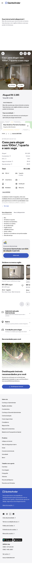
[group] (13, 279)
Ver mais (6, 206)
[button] (16, 313)
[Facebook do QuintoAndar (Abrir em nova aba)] (4, 514)
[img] (13, 272)
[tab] (7, 212)
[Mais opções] (29, 53)
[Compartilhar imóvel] (21, 53)
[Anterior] (22, 304)
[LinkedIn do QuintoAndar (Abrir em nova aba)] (13, 514)
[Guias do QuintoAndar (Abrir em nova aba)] (10, 514)
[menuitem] (5, 134)
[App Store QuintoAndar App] (17, 540)
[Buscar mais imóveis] (3, 53)
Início (3, 133)
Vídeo (21, 85)
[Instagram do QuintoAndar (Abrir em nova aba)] (7, 514)
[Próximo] (27, 304)
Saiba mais (16, 255)
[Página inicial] (12, 3)
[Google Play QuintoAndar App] (8, 540)
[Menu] (2, 3)
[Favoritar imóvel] (25, 53)
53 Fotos (13, 85)
